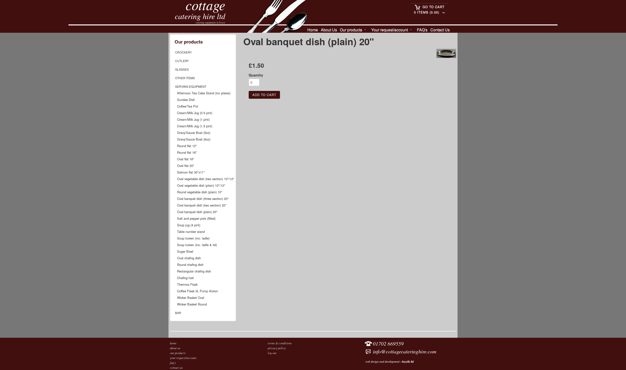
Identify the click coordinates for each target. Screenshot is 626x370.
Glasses (182, 69)
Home (312, 30)
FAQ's (422, 30)
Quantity (256, 75)
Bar (178, 313)
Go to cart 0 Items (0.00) (429, 9)
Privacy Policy (277, 348)
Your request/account (389, 30)
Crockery (183, 52)
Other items (185, 78)
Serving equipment (190, 86)
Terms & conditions (280, 343)
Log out (272, 353)
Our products (351, 30)
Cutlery (182, 61)
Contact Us (440, 30)
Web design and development (383, 361)
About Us (329, 30)
